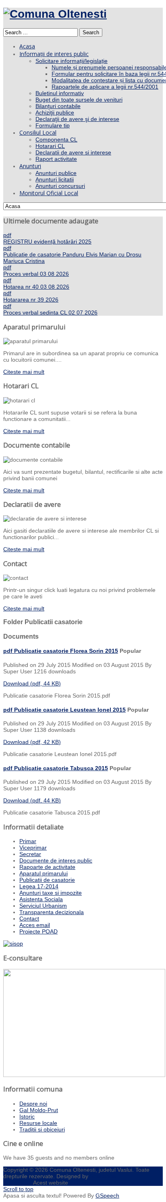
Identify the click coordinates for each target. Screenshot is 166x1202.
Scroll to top (18, 1189)
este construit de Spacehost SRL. (112, 1182)
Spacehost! (17, 1182)
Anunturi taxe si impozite (50, 893)
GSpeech (107, 1195)
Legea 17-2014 (38, 886)
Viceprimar (33, 847)
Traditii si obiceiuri (42, 1129)
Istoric (27, 1116)
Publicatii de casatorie (47, 880)
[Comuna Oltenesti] (55, 14)
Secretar (30, 854)
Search (91, 32)
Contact (29, 918)
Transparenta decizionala (51, 912)
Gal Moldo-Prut (38, 1110)
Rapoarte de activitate (47, 867)
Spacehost (103, 1176)
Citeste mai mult (23, 372)
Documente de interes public (55, 860)
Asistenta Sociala (41, 899)
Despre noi (33, 1103)
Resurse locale (38, 1123)
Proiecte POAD (38, 931)
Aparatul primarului (43, 873)
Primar (27, 841)
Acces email (34, 925)
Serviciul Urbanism (43, 905)
